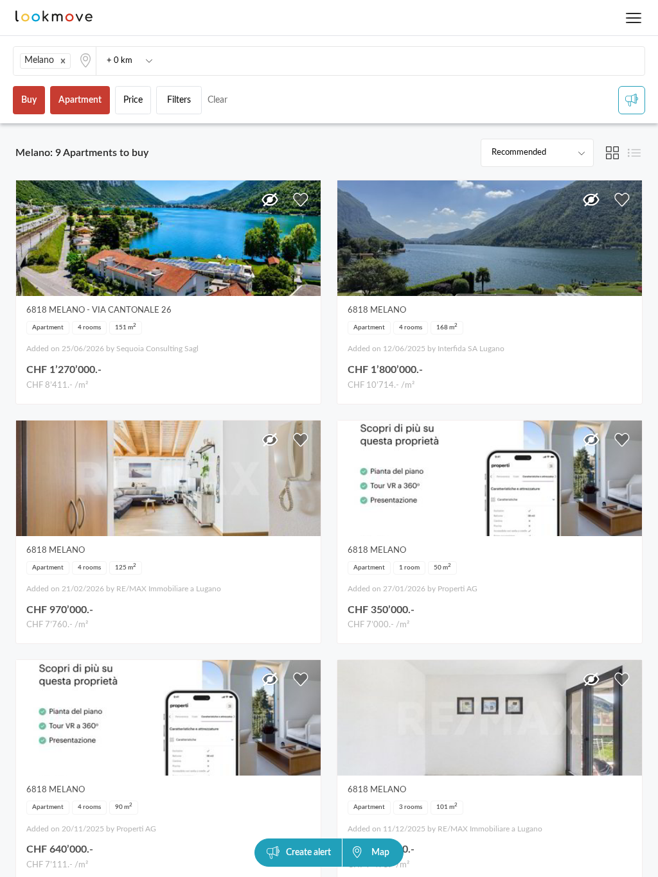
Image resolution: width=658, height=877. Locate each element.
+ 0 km (119, 60)
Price (133, 100)
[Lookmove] (54, 17)
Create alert (308, 852)
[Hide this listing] (270, 200)
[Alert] (631, 100)
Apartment (80, 100)
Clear (217, 100)
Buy (29, 100)
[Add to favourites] (300, 200)
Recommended (519, 152)
